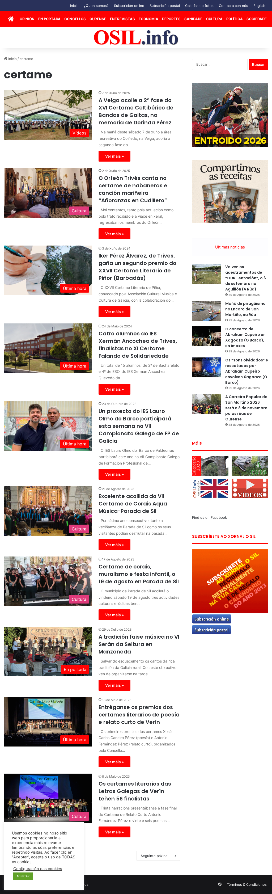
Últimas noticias (230, 247)
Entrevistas (122, 19)
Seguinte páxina (154, 856)
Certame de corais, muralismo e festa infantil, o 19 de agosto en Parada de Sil (139, 574)
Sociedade (256, 19)
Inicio (74, 5)
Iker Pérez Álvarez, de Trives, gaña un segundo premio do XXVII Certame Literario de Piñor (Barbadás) (137, 267)
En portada (49, 19)
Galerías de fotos (199, 5)
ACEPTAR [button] (22, 876)
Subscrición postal (165, 5)
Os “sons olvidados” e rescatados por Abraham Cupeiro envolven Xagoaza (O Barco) (246, 371)
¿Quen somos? (96, 5)
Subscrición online (129, 5)
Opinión (27, 19)
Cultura (214, 19)
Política (234, 19)
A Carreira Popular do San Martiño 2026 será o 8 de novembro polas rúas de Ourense (246, 408)
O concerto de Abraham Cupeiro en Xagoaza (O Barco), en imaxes (245, 337)
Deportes (171, 19)
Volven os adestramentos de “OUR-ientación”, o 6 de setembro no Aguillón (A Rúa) (245, 278)
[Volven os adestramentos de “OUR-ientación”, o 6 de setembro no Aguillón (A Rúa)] (206, 274)
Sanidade (193, 19)
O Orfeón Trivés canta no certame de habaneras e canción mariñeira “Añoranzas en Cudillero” (133, 189)
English (259, 5)
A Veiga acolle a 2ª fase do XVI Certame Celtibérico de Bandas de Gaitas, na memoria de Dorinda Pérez (136, 111)
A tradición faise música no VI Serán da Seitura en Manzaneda (139, 644)
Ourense (98, 19)
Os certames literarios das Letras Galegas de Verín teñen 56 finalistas (135, 791)
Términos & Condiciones (247, 884)
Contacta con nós (233, 5)
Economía (148, 19)
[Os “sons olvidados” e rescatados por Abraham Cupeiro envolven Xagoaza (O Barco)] (206, 367)
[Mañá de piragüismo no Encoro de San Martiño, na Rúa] (206, 311)
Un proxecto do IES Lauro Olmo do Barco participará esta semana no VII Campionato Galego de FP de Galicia (139, 426)
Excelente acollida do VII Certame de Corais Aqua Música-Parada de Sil (133, 503)
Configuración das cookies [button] (37, 868)
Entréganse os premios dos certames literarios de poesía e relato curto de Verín (139, 714)
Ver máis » (114, 156)
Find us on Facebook (209, 517)
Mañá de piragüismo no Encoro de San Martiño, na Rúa (245, 309)
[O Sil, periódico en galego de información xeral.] (136, 37)
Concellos (75, 19)
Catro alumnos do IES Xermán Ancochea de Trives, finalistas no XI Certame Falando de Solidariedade (138, 345)
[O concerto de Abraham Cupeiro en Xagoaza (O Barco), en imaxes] (206, 336)
